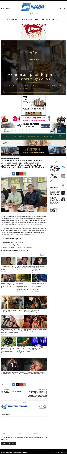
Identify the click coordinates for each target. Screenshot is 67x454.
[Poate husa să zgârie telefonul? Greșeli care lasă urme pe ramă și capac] (63, 185)
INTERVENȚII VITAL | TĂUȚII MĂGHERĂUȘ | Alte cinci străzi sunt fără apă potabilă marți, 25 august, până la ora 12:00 (55, 168)
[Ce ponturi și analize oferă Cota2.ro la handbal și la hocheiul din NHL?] (63, 193)
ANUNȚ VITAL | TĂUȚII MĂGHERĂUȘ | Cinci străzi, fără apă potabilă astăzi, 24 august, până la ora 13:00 (55, 178)
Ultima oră (15, 158)
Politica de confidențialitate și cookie (58, 452)
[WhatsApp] (24, 173)
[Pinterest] (21, 173)
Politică (10, 158)
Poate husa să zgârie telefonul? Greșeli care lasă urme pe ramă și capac (54, 186)
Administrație (4, 158)
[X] (17, 173)
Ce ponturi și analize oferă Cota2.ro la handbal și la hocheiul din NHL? (55, 193)
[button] (64, 9)
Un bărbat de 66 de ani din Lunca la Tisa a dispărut (11, 391)
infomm (4, 170)
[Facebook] (60, 8)
